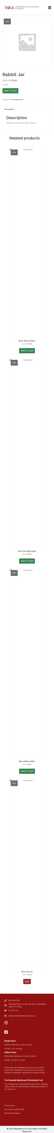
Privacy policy (9, 1105)
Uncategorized (17, 99)
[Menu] (49, 7)
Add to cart (10, 90)
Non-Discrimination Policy (14, 1109)
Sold (27, 981)
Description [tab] (9, 109)
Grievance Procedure (12, 1113)
